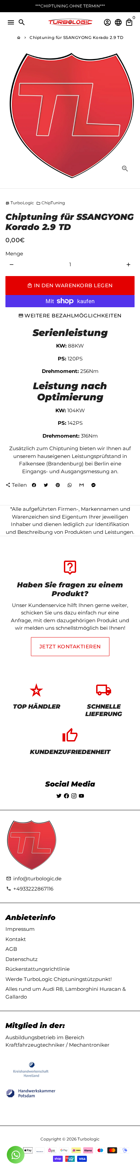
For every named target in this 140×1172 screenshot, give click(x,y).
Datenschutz (21, 959)
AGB (11, 949)
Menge (14, 253)
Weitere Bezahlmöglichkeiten (73, 315)
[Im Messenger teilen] (93, 485)
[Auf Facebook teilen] (34, 485)
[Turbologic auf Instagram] (73, 796)
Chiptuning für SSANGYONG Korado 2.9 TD (76, 37)
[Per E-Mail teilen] (81, 485)
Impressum (20, 929)
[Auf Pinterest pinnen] (58, 485)
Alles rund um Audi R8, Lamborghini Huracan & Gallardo (65, 993)
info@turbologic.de (34, 878)
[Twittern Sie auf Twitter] (46, 485)
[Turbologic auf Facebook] (66, 796)
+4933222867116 (29, 888)
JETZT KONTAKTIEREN (70, 646)
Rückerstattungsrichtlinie (37, 969)
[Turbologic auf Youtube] (81, 796)
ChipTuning (50, 202)
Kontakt (15, 939)
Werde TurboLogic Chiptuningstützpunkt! (58, 979)
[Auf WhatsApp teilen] (69, 485)
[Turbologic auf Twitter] (59, 796)
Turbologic (88, 1139)
